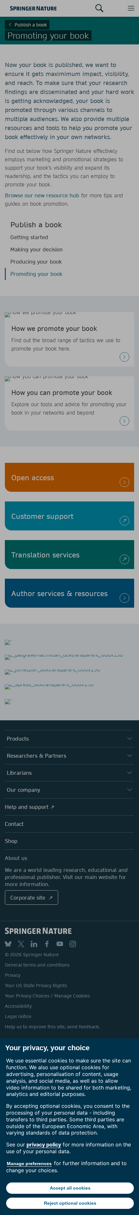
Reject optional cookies (70, 1203)
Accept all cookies (70, 1188)
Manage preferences (29, 1163)
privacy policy (44, 1144)
